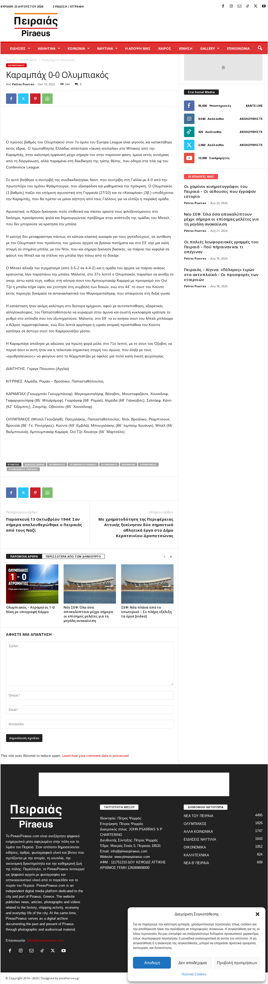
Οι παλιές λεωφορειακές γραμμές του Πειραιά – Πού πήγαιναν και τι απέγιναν (221, 246)
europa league (34, 464)
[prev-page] (164, 556)
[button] (257, 914)
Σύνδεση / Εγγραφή (68, 6)
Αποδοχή (152, 962)
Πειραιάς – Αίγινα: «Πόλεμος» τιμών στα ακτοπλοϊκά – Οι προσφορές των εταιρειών (221, 274)
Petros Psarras (23, 84)
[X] (256, 6)
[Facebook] (223, 6)
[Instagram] (231, 6)
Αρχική (10, 60)
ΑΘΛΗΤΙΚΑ (46, 48)
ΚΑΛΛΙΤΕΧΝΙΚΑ (196, 855)
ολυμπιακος (148, 464)
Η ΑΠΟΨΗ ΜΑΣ (137, 48)
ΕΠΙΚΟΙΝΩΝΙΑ (238, 48)
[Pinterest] (35, 98)
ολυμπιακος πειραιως (23, 469)
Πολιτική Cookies (194, 974)
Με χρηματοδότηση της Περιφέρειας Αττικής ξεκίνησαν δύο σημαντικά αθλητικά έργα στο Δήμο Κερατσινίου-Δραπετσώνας (135, 527)
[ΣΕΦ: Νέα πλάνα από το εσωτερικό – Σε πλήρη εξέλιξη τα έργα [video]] (147, 584)
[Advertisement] (172, 24)
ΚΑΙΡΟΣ (164, 48)
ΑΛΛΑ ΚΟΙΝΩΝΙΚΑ (198, 832)
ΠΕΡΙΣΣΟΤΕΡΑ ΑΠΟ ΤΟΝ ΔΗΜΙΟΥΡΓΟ (73, 556)
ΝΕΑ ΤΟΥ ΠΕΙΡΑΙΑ (198, 816)
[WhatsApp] (47, 98)
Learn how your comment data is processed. (96, 756)
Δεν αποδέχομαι (192, 962)
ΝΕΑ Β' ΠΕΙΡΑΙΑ (196, 863)
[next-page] (171, 556)
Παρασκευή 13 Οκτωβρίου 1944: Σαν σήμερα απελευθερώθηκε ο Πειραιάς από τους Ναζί (44, 524)
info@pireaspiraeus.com (45, 940)
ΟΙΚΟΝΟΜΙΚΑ (195, 847)
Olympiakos (109, 464)
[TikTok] (247, 6)
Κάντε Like (254, 106)
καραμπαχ (128, 464)
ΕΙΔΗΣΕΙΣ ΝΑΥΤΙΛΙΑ (200, 839)
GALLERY (207, 48)
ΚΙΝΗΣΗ (185, 48)
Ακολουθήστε (251, 119)
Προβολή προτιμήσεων (237, 962)
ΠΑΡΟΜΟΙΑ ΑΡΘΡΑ (24, 556)
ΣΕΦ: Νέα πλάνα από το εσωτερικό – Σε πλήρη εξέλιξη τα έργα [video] (146, 611)
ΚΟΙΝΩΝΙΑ (76, 48)
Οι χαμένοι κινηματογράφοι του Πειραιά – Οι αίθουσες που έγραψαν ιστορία (220, 191)
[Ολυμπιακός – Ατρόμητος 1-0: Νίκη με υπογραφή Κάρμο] (32, 584)
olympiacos (57, 464)
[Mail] (239, 6)
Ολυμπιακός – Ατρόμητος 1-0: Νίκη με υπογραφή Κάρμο (30, 609)
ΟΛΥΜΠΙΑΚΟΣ (28, 60)
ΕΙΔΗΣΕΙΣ (18, 48)
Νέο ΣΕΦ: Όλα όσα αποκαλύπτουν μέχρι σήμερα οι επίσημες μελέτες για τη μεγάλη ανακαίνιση (88, 614)
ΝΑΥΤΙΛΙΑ (105, 48)
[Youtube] (264, 6)
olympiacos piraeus (83, 464)
